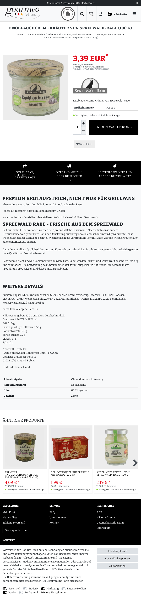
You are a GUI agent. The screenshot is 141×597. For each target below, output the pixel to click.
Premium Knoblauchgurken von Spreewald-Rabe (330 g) (21, 475)
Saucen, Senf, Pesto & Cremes (78, 34)
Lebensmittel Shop (36, 34)
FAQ (52, 512)
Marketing (52, 588)
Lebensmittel (54, 34)
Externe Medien (76, 588)
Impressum (103, 527)
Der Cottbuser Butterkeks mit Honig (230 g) (70, 473)
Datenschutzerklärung (110, 522)
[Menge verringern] (83, 131)
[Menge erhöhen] (83, 123)
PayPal (12, 592)
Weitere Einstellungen (54, 592)
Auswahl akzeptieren (117, 558)
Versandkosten (101, 69)
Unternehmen (58, 517)
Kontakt (54, 522)
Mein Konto (10, 512)
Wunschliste (85, 144)
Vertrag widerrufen (16, 530)
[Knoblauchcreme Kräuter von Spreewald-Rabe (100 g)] (35, 87)
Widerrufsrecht (106, 517)
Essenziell (14, 588)
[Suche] (82, 14)
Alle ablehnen (117, 565)
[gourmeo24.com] (21, 13)
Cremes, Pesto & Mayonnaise (110, 34)
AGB (99, 512)
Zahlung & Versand (14, 522)
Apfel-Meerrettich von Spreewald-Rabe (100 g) (113, 473)
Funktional (31, 592)
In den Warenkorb (113, 127)
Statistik (33, 588)
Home (20, 34)
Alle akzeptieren (117, 551)
